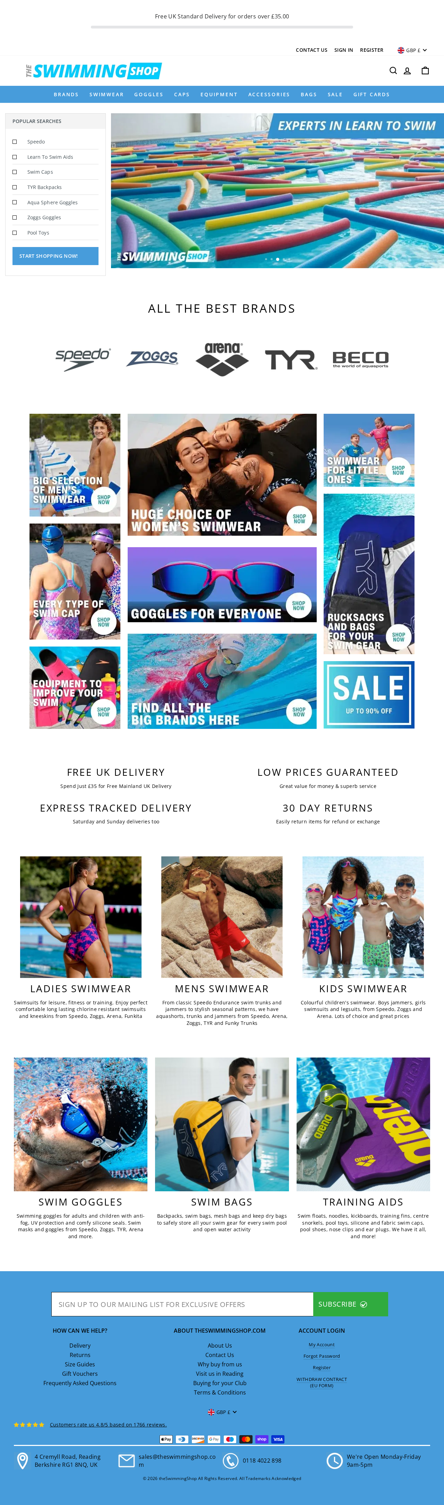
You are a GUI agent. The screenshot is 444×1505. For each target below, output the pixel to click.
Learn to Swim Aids (50, 157)
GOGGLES (149, 94)
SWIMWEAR (106, 94)
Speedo (36, 141)
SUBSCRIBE (338, 1304)
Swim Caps (40, 171)
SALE (335, 94)
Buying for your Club (220, 1383)
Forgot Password (322, 1356)
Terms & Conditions (220, 1392)
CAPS (182, 94)
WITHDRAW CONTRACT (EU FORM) (322, 1382)
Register (371, 50)
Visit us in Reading (220, 1373)
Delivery (80, 1345)
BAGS (309, 94)
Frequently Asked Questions (80, 1383)
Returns (80, 1355)
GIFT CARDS (371, 94)
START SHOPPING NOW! (48, 256)
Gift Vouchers (80, 1373)
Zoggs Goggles (44, 217)
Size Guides (80, 1364)
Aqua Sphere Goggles (52, 202)
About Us (220, 1345)
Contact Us (311, 50)
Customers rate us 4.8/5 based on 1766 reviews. (108, 1424)
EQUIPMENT (219, 94)
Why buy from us (220, 1364)
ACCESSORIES (269, 94)
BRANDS (66, 94)
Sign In (343, 50)
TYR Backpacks (44, 187)
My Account (322, 1344)
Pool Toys (38, 232)
